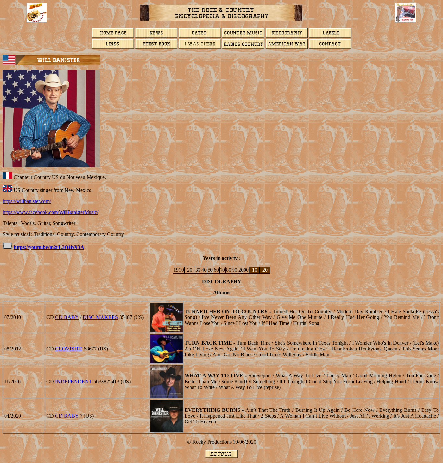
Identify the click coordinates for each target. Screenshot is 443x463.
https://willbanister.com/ (27, 201)
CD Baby (67, 317)
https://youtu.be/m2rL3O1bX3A (49, 247)
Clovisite (68, 348)
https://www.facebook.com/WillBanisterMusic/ (50, 212)
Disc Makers (100, 317)
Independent (73, 381)
